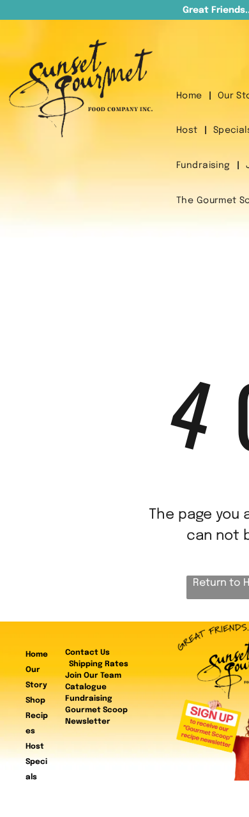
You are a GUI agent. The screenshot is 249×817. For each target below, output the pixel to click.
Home (37, 655)
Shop (35, 701)
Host (35, 747)
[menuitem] (190, 96)
